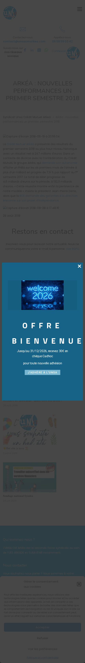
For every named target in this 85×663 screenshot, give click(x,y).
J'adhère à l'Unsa (42, 372)
